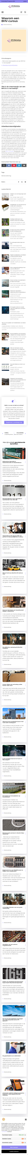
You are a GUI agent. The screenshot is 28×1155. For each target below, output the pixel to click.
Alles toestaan (14, 1147)
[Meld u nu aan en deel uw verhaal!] (14, 400)
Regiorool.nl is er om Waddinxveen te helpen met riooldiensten (13, 870)
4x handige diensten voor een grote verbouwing (12, 908)
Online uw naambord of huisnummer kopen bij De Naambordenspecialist (13, 982)
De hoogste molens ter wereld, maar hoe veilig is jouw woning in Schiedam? (17, 308)
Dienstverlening (7, 24)
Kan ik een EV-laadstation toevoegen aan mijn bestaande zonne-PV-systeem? (13, 1020)
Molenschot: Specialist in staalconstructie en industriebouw (12, 462)
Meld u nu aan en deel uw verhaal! (14, 405)
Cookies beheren (14, 1151)
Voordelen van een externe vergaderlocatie (10, 945)
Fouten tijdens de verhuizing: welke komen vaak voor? (12, 685)
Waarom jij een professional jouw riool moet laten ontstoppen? (13, 722)
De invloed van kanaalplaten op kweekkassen (11, 796)
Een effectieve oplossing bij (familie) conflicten (12, 648)
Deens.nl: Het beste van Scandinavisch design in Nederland (13, 610)
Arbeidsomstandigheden (10, 65)
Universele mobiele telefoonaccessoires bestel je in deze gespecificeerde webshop (13, 1094)
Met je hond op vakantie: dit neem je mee (13, 573)
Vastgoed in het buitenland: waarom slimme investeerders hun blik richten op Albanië (18, 380)
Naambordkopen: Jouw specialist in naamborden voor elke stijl (12, 499)
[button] (26, 1119)
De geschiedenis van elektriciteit (12, 1056)
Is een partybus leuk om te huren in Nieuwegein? (12, 759)
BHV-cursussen (10, 151)
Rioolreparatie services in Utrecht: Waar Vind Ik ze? (13, 833)
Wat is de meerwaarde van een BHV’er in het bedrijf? (13, 62)
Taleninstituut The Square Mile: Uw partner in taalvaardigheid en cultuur (13, 536)
